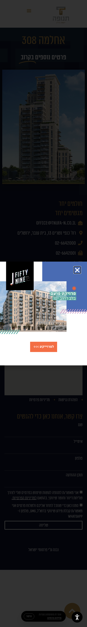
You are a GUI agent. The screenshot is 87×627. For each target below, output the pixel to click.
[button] (77, 270)
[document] (43, 313)
